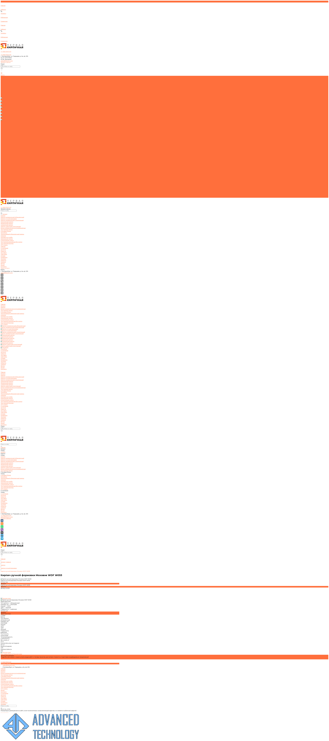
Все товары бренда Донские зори (11, 654)
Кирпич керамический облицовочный (12, 149)
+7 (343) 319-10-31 (6, 515)
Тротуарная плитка (6, 161)
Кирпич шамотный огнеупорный (11, 158)
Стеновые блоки (6, 163)
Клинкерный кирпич (7, 154)
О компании (4, 178)
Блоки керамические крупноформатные (13, 160)
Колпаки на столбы (7, 169)
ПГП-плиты (4, 177)
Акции (3, 195)
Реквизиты (4, 132)
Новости (3, 126)
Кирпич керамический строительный (12, 152)
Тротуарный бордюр (7, 175)
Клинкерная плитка (7, 170)
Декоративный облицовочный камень (12, 166)
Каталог (3, 146)
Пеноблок (4, 164)
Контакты (4, 197)
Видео (3, 194)
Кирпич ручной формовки (9, 150)
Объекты (3, 191)
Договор (3, 133)
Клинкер (3, 167)
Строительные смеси (7, 172)
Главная (3, 144)
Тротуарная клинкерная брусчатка (11, 174)
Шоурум (3, 124)
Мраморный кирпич (7, 155)
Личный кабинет (6, 518)
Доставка (4, 127)
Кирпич (3, 147)
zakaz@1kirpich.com (7, 61)
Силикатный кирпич (7, 157)
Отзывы (3, 130)
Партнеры (4, 129)
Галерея (3, 192)
